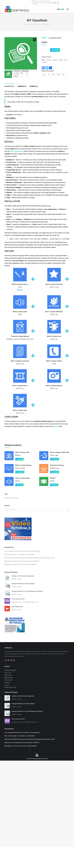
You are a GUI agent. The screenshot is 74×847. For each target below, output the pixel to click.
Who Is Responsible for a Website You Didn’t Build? (20, 554)
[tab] (9, 85)
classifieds (55, 59)
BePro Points (8, 680)
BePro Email (8, 675)
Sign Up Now (54, 459)
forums (56, 426)
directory (61, 59)
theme (65, 59)
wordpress (44, 62)
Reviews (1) (34, 86)
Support (7, 685)
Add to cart (55, 50)
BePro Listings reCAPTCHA (59, 452)
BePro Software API (22, 452)
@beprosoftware (45, 1)
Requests (7, 682)
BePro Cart (8, 672)
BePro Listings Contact (54, 361)
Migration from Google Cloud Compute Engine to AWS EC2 (22, 561)
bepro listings (48, 59)
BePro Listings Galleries (54, 385)
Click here (9, 114)
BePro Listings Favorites (54, 284)
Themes (49, 57)
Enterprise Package (57, 465)
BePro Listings (9, 677)
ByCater (53, 478)
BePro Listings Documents (20, 361)
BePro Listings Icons (54, 336)
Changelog (22, 86)
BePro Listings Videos (20, 385)
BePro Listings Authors (20, 284)
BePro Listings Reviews (23, 465)
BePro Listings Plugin (17, 151)
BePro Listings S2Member (54, 312)
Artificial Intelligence (10, 670)
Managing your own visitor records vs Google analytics (21, 564)
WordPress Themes (10, 687)
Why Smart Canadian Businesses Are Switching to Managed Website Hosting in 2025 (30, 558)
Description (9, 86)
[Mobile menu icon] (67, 9)
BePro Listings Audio (20, 312)
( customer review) (54, 38)
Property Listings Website (20, 336)
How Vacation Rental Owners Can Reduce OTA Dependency (22, 551)
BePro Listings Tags (20, 410)
